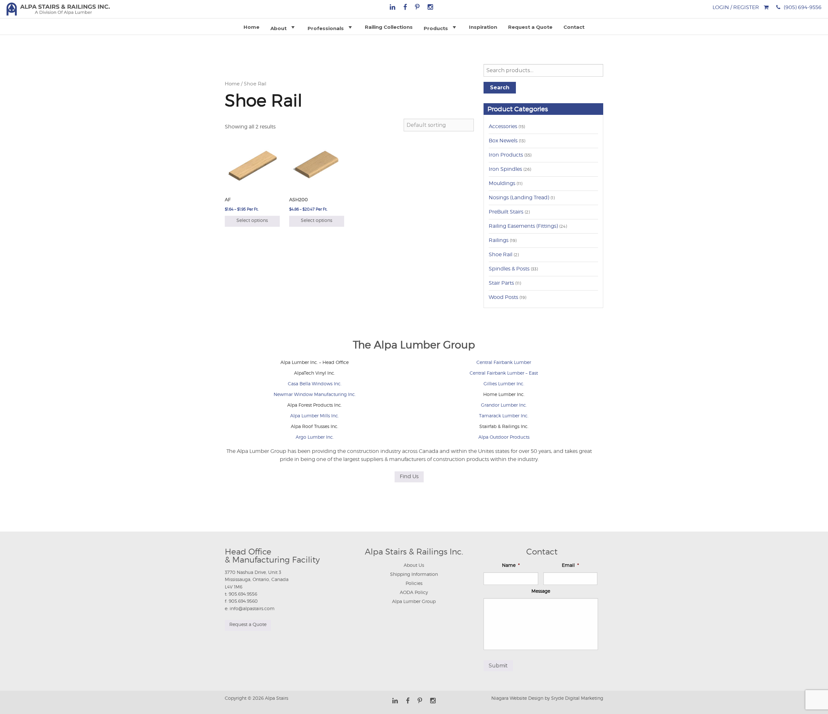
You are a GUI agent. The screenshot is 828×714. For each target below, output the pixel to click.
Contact (573, 27)
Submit (498, 666)
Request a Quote (530, 27)
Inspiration (483, 27)
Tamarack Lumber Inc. (503, 415)
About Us (414, 565)
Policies (414, 583)
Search (499, 87)
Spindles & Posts (509, 269)
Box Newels (503, 140)
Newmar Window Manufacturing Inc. (315, 394)
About (278, 28)
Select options (252, 220)
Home (251, 27)
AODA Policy (414, 592)
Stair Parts (501, 283)
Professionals (326, 28)
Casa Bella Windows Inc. (315, 383)
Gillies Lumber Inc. (504, 383)
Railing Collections (389, 27)
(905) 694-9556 (803, 7)
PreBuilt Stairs (506, 212)
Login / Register (736, 7)
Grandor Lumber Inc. (504, 405)
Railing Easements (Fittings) (523, 226)
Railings (498, 240)
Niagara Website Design (517, 698)
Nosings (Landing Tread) (519, 197)
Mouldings (502, 183)
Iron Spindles (505, 169)
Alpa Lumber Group (414, 601)
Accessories (503, 126)
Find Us (409, 476)
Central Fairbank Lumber (503, 362)
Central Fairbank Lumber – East (504, 373)
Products (436, 28)
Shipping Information (414, 574)
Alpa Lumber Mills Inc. (314, 415)
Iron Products (506, 155)
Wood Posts (503, 297)
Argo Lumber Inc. (315, 437)
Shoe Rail (500, 254)
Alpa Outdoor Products (503, 437)
